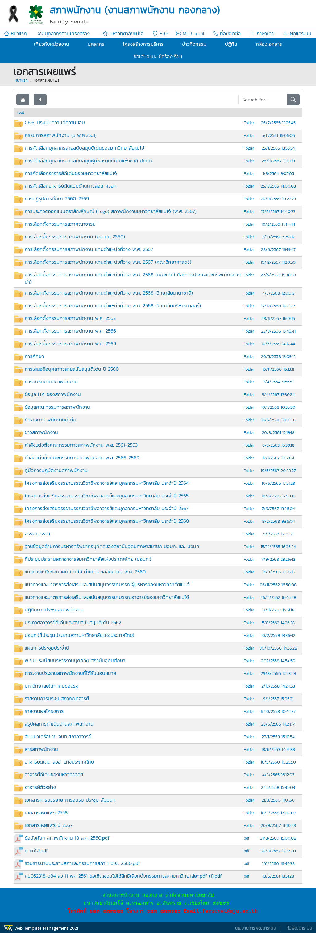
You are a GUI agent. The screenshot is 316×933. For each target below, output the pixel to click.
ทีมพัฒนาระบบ (299, 928)
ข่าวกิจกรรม (194, 44)
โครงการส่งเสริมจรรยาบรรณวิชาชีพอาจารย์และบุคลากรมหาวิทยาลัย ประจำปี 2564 (107, 483)
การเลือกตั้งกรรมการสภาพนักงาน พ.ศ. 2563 (70, 318)
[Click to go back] (40, 99)
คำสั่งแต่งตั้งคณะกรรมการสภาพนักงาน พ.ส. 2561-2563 (81, 445)
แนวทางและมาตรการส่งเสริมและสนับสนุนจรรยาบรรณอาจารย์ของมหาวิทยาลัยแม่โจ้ (107, 597)
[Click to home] (22, 99)
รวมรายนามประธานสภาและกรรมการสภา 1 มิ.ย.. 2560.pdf (82, 863)
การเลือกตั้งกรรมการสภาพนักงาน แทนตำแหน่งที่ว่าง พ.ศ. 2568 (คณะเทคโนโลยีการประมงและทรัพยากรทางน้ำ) (133, 278)
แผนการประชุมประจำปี (47, 647)
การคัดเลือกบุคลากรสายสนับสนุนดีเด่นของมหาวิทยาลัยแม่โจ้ (84, 147)
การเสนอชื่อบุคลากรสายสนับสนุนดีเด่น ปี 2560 (72, 369)
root (20, 112)
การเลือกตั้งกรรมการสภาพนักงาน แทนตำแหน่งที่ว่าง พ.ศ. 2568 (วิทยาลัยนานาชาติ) (109, 292)
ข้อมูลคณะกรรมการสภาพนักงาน (57, 407)
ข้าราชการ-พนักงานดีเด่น (50, 419)
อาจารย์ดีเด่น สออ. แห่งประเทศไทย (59, 761)
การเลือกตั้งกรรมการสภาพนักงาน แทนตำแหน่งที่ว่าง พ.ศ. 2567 (89, 249)
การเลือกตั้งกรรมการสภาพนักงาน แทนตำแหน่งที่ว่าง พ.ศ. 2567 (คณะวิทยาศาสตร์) (108, 262)
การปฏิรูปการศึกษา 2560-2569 (57, 198)
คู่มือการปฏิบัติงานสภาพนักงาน (56, 470)
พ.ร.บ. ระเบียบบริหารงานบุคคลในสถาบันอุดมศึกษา (75, 660)
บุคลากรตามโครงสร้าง (66, 33)
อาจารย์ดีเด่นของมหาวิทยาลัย (54, 774)
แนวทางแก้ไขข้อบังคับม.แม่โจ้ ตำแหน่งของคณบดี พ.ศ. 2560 (85, 571)
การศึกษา (34, 356)
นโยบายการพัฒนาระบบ (255, 928)
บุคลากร (96, 44)
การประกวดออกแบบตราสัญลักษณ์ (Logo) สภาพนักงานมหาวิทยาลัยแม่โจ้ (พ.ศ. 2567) (111, 211)
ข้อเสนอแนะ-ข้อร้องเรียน (158, 56)
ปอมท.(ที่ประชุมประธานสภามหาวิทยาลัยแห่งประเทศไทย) (79, 635)
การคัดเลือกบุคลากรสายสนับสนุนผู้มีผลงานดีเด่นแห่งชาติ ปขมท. (89, 160)
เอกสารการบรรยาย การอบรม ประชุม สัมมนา (70, 799)
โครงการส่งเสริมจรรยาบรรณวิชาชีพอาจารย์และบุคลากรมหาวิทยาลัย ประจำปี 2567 (107, 508)
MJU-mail (192, 33)
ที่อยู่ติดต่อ (229, 33)
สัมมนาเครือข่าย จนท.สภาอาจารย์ (58, 736)
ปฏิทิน (231, 44)
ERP (163, 33)
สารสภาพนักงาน (41, 749)
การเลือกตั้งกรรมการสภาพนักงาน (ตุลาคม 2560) (75, 236)
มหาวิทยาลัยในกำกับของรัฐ (52, 685)
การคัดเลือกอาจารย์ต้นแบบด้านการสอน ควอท (71, 186)
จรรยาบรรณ (37, 533)
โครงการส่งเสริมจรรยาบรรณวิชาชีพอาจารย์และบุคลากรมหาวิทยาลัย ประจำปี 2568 (107, 521)
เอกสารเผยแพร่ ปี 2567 (49, 825)
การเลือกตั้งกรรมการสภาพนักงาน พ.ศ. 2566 (70, 330)
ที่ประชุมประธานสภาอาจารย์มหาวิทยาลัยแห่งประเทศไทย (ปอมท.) (88, 559)
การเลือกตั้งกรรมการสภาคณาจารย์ (60, 224)
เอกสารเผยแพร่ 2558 (46, 812)
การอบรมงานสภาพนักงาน (51, 381)
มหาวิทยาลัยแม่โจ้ (125, 33)
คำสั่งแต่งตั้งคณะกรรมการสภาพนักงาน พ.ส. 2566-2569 (82, 457)
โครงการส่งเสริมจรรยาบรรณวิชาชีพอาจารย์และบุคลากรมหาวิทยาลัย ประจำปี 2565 (107, 495)
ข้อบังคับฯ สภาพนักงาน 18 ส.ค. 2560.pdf (67, 837)
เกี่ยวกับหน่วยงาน (51, 44)
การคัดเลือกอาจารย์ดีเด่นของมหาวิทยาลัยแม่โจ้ (71, 173)
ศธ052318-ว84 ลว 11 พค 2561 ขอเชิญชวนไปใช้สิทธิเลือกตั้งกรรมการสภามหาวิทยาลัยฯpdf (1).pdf (123, 876)
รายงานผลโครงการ (44, 711)
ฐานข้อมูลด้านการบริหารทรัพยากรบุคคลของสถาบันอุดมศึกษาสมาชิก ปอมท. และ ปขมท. (112, 546)
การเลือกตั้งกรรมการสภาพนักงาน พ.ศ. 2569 (70, 343)
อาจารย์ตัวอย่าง (40, 787)
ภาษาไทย (264, 33)
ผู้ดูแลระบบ (299, 33)
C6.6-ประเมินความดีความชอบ (55, 122)
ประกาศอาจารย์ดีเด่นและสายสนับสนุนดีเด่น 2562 (73, 622)
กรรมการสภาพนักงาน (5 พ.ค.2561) (61, 135)
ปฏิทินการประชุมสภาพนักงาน (54, 609)
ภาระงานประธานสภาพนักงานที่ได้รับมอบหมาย (70, 673)
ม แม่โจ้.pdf (36, 850)
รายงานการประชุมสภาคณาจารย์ (57, 698)
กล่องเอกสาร (269, 44)
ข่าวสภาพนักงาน (41, 432)
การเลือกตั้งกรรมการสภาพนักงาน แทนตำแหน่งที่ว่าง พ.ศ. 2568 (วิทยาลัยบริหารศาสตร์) (113, 305)
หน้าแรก (18, 33)
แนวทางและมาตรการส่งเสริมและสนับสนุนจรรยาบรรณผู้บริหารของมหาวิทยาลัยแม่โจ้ (107, 584)
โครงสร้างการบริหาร (143, 44)
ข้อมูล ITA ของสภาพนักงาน (53, 394)
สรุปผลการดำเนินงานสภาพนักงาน (59, 723)
